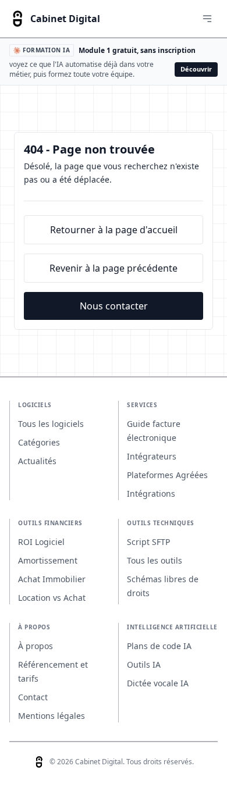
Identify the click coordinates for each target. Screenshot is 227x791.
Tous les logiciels (51, 423)
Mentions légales (51, 715)
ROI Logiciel (41, 541)
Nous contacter (114, 306)
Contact (33, 697)
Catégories (39, 442)
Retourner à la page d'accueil (114, 229)
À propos (35, 645)
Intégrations (151, 493)
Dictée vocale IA (158, 683)
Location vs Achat (52, 597)
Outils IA (144, 664)
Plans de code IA (159, 645)
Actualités (37, 460)
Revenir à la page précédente (113, 268)
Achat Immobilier (52, 579)
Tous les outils (154, 560)
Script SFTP (148, 541)
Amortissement (47, 560)
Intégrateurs (151, 456)
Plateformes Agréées (167, 474)
